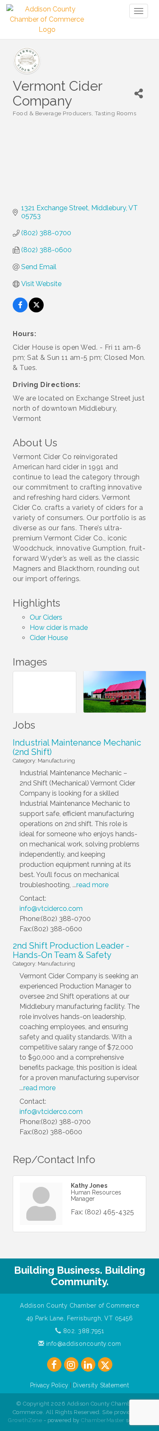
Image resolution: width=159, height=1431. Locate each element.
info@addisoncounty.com (82, 1343)
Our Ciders (46, 617)
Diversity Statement (101, 1385)
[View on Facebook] (20, 310)
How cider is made (59, 628)
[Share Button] (138, 93)
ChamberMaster (103, 1420)
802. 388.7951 (82, 1331)
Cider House (49, 638)
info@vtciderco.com (51, 909)
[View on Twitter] (36, 310)
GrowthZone (25, 1420)
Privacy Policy (49, 1385)
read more (92, 885)
